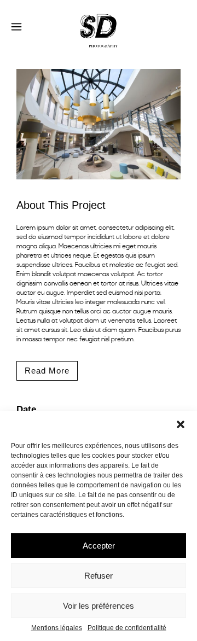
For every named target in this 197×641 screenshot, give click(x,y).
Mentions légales (56, 628)
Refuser (98, 575)
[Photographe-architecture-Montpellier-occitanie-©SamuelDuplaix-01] (98, 187)
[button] (180, 424)
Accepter (99, 545)
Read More (47, 370)
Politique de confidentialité (127, 628)
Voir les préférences (98, 605)
